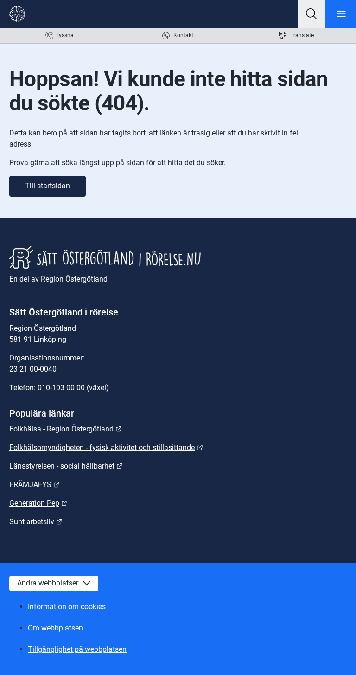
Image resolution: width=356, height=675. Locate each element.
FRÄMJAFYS (34, 484)
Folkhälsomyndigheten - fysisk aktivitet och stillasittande (106, 447)
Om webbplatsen (55, 628)
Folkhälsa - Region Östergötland (65, 428)
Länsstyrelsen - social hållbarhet (66, 466)
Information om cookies (67, 606)
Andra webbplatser (47, 583)
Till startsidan (47, 185)
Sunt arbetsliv (36, 521)
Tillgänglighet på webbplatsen (77, 649)
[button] (311, 14)
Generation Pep (38, 503)
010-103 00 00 (61, 387)
